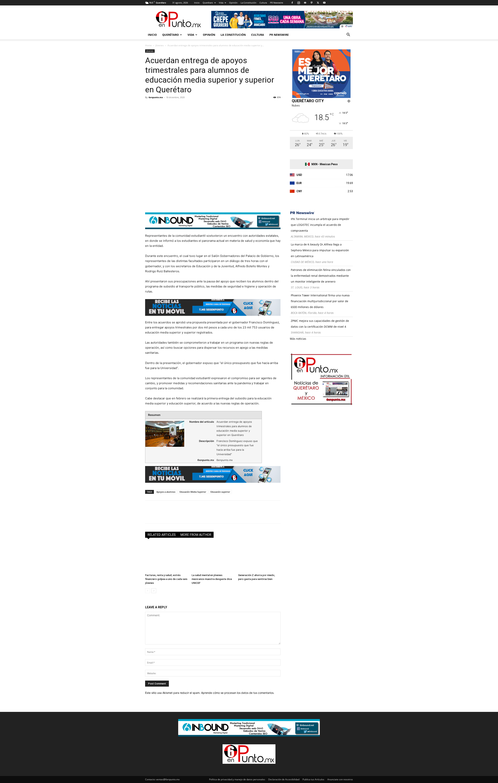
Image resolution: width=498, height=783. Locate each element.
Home (148, 45)
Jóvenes (159, 45)
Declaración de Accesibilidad (283, 779)
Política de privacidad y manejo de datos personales (237, 779)
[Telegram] (185, 106)
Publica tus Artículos (313, 779)
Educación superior (220, 491)
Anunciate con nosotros (340, 779)
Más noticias (298, 338)
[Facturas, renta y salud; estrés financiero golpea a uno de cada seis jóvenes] (166, 557)
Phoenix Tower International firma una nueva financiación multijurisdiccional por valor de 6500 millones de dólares (320, 301)
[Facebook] (292, 2)
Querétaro (208, 2)
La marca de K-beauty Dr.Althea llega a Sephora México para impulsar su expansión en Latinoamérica (320, 250)
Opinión (233, 2)
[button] (348, 35)
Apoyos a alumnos (165, 491)
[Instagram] (299, 2)
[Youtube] (324, 2)
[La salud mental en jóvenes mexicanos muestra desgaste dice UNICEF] (213, 557)
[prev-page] (147, 590)
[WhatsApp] (176, 106)
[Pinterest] (311, 2)
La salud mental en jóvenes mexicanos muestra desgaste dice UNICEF (212, 579)
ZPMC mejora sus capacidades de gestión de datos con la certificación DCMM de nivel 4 (320, 323)
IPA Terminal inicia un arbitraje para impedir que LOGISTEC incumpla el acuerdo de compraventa (320, 224)
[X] (318, 2)
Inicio (197, 2)
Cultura (263, 2)
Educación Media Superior (193, 491)
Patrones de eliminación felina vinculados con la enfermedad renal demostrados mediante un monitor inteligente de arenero (321, 275)
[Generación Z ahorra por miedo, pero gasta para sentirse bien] (259, 557)
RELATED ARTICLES (161, 535)
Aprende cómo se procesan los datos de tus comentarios (237, 692)
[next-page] (153, 590)
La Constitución (248, 2)
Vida (221, 2)
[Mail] (305, 2)
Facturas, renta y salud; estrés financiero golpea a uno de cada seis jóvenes (166, 579)
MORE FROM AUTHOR (195, 535)
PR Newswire (276, 2)
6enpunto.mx (156, 97)
